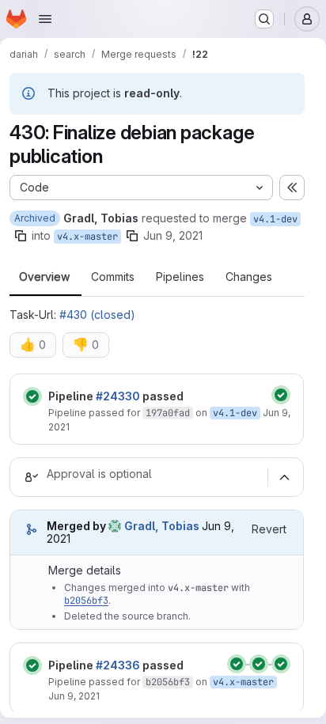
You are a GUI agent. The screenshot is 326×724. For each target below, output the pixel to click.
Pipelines (180, 277)
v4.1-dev (275, 219)
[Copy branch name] (20, 235)
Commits (113, 277)
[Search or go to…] (264, 18)
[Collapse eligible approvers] (284, 477)
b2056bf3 (86, 600)
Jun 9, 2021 (173, 235)
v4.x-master (87, 236)
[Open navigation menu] (45, 19)
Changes (249, 277)
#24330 (118, 396)
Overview (44, 277)
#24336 (118, 665)
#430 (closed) (97, 314)
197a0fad (168, 413)
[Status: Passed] (32, 396)
